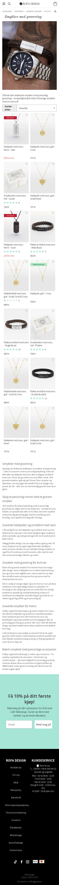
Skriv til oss (45, 765)
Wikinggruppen (35, 881)
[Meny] (4, 3)
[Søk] (9, 3)
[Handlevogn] (55, 4)
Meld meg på (43, 724)
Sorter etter (8, 108)
